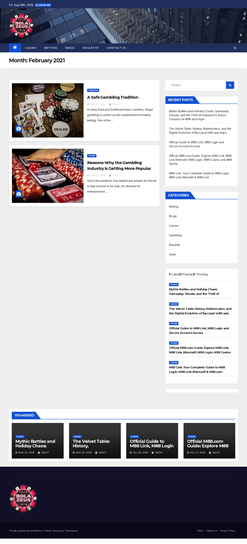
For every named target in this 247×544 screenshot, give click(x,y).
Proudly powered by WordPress (26, 530)
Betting (51, 48)
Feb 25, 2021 (98, 104)
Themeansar (71, 530)
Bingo (70, 48)
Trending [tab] (201, 274)
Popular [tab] (187, 274)
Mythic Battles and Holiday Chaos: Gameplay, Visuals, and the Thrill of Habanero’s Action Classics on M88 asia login (199, 115)
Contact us (116, 48)
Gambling (93, 90)
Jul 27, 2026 (198, 452)
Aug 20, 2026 (26, 452)
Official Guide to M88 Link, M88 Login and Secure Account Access (152, 448)
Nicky (116, 104)
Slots (172, 254)
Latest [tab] (175, 274)
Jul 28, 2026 (140, 452)
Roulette (91, 48)
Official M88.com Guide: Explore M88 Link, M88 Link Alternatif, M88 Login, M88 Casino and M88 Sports (200, 159)
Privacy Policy (227, 530)
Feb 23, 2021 (98, 175)
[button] (235, 47)
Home (200, 530)
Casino (31, 48)
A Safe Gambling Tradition (112, 97)
